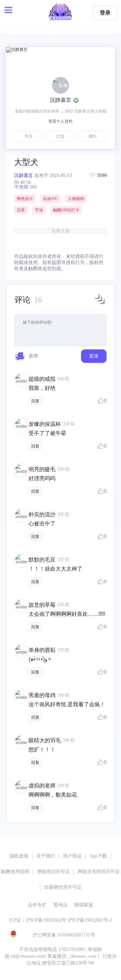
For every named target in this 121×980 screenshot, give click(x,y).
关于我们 (45, 856)
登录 (105, 13)
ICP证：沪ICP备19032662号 (37, 920)
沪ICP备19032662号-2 (90, 920)
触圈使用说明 (15, 871)
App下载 (98, 856)
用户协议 (72, 856)
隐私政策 (19, 856)
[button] (100, 304)
